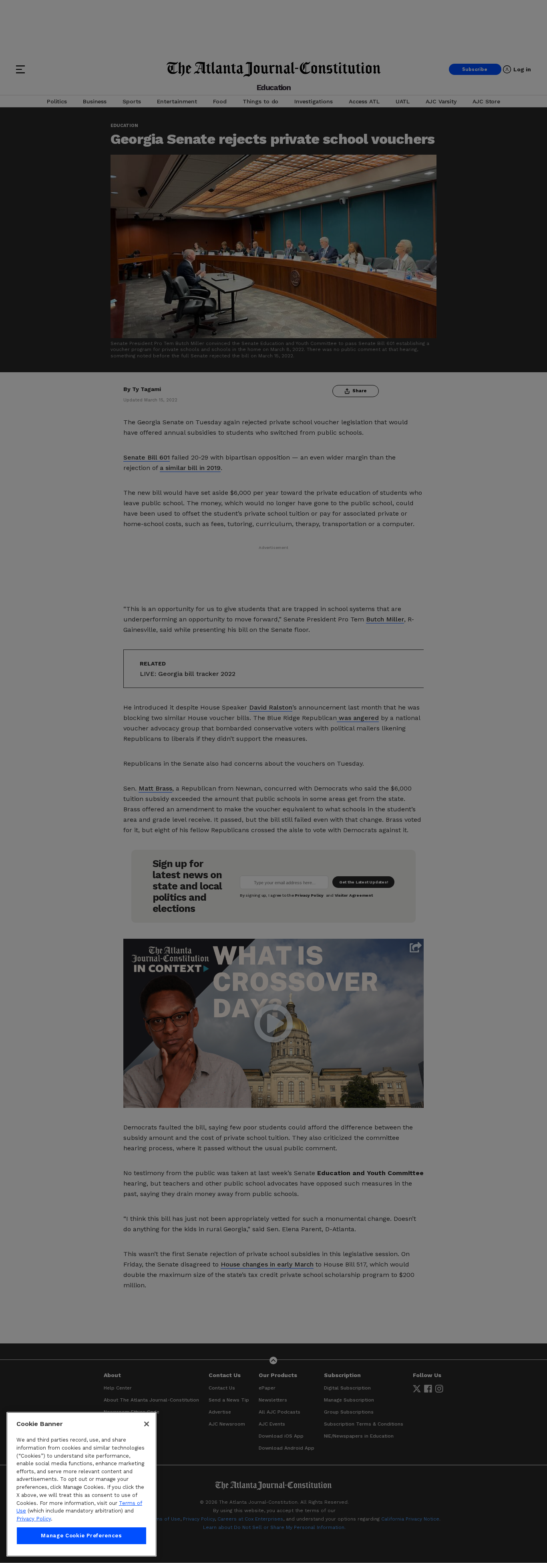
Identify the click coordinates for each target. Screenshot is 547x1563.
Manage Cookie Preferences (81, 1536)
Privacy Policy (33, 1519)
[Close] (146, 1424)
